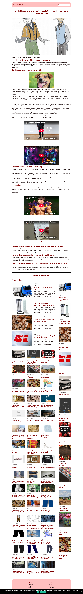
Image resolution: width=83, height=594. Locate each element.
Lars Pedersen (41, 299)
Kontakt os (49, 4)
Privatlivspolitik (43, 592)
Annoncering (34, 4)
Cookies (44, 4)
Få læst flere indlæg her (41, 275)
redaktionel (68, 16)
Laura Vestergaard (42, 316)
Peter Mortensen (24, 16)
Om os (40, 4)
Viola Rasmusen (42, 283)
